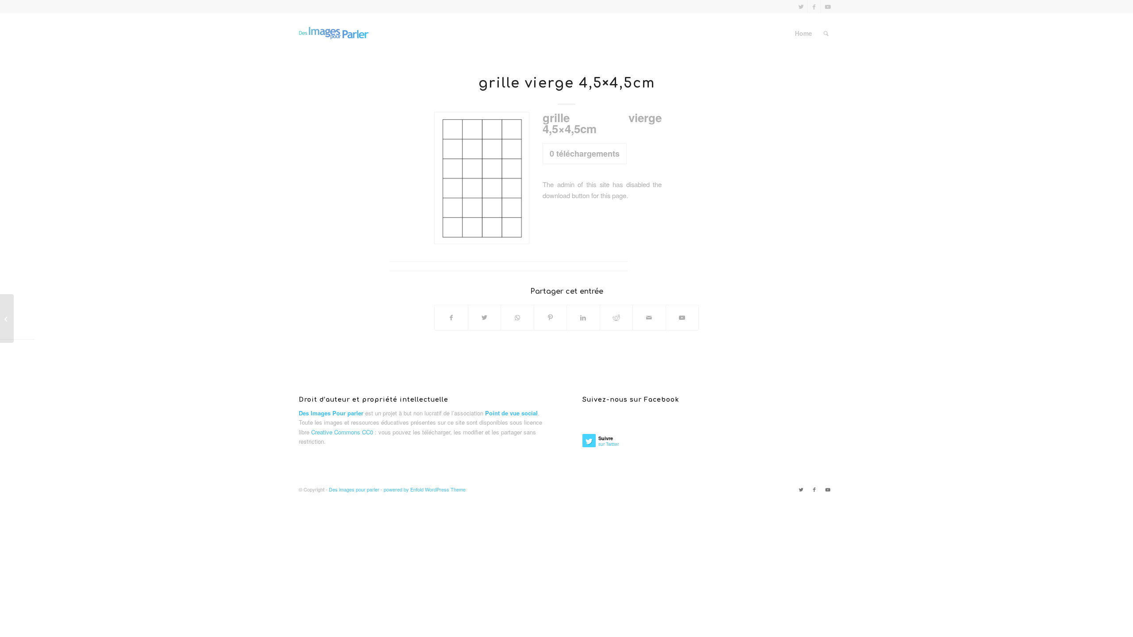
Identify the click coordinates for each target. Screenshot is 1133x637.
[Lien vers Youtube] (827, 6)
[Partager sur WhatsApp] (517, 317)
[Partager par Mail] (649, 317)
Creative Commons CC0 (342, 432)
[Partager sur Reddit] (616, 317)
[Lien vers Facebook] (814, 6)
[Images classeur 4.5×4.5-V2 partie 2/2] (7, 318)
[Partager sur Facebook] (451, 317)
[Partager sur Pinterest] (550, 317)
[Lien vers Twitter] (800, 6)
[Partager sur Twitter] (484, 317)
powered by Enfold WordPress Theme (425, 489)
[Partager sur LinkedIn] (583, 317)
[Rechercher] (826, 33)
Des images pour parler (354, 489)
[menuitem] (803, 33)
